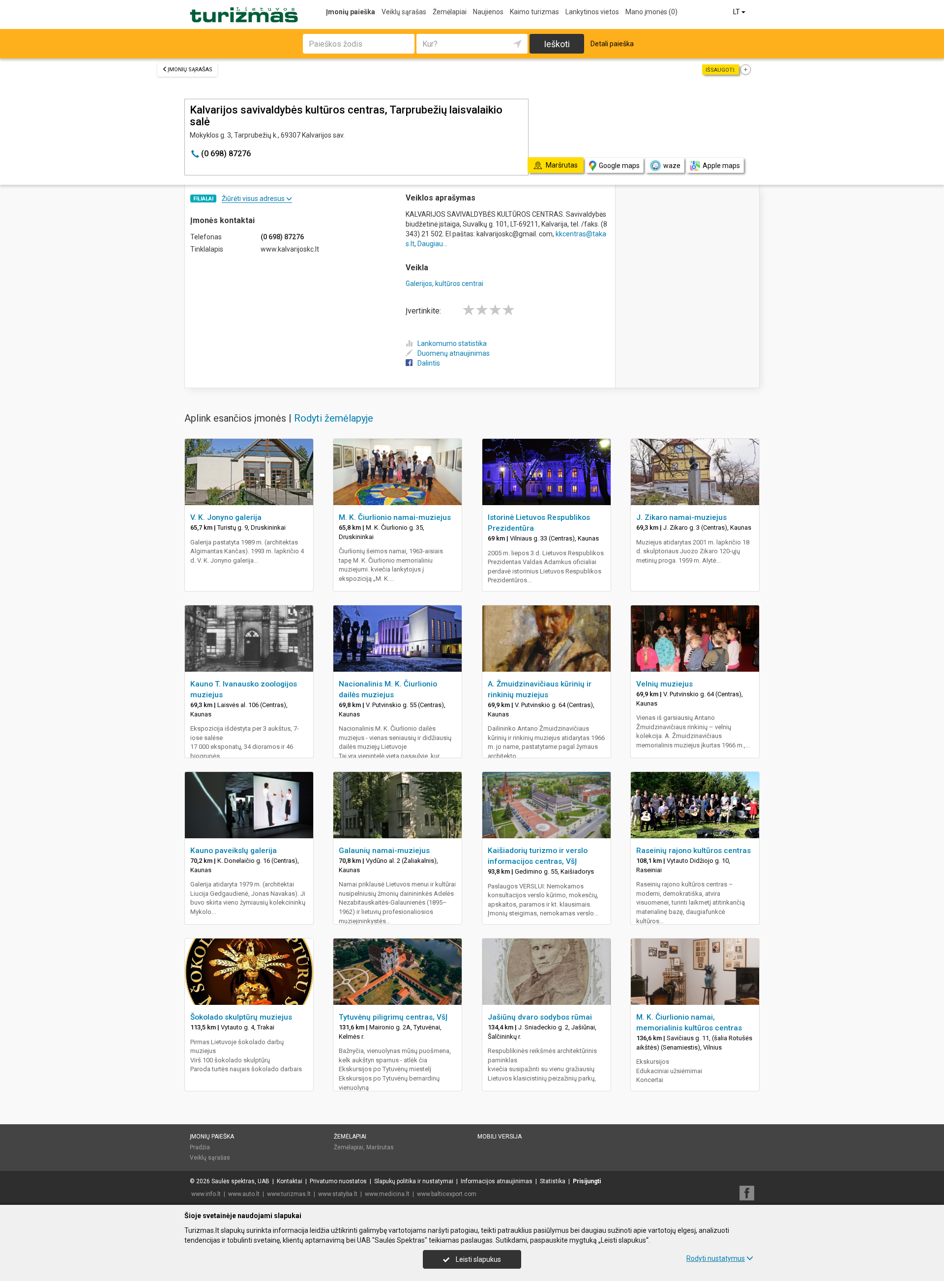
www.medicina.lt (387, 1194)
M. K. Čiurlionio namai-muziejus (395, 517)
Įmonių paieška (350, 12)
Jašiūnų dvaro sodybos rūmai (540, 1017)
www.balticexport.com (446, 1194)
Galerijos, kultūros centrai (444, 283)
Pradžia (200, 1147)
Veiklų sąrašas (404, 12)
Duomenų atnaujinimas (453, 353)
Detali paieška (612, 44)
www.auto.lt (244, 1194)
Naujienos (488, 12)
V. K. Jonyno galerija (226, 517)
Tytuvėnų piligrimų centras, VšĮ (393, 1017)
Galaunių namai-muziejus (384, 850)
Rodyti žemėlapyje (333, 418)
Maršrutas (380, 1147)
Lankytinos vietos (592, 12)
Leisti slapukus (477, 1259)
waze (671, 166)
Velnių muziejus (664, 684)
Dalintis (428, 363)
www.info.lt (206, 1194)
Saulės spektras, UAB (240, 1181)
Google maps (619, 166)
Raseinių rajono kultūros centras (693, 850)
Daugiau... (432, 244)
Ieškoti (557, 44)
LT (737, 12)
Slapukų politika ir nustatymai (413, 1181)
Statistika (552, 1181)
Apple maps (721, 166)
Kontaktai (289, 1181)
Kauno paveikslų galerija (233, 850)
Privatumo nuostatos (338, 1181)
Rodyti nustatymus (715, 1258)
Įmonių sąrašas (190, 69)
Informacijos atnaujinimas (496, 1181)
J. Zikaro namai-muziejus (681, 517)
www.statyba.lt (337, 1194)
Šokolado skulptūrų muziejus (241, 1017)
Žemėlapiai (450, 12)
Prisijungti (587, 1181)
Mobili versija (499, 1136)
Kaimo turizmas (534, 12)
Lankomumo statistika (452, 343)
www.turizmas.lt (289, 1194)
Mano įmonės (651, 12)
